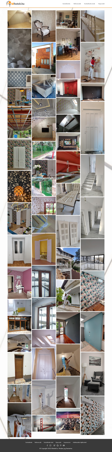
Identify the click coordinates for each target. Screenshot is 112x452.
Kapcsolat (101, 4)
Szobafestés (66, 4)
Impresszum (67, 442)
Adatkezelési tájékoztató (80, 442)
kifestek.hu (55, 448)
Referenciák (77, 4)
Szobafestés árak (89, 4)
